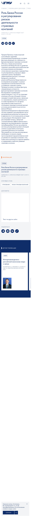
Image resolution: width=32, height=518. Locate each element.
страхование (6, 184)
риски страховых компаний (20, 184)
